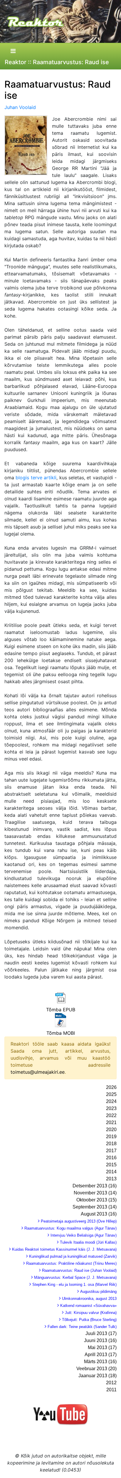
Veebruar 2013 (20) (96, 1368)
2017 (111, 1150)
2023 (111, 1108)
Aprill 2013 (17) (101, 1354)
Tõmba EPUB (60, 1009)
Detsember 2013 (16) (95, 1185)
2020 (111, 1129)
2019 (111, 1136)
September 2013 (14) (95, 1206)
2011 (111, 1389)
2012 (111, 1382)
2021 (111, 1122)
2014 (111, 1171)
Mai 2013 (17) (102, 1347)
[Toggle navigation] (13, 51)
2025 (111, 1094)
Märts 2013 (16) (100, 1361)
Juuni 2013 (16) (100, 1340)
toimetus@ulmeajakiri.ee (38, 1072)
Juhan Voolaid (20, 107)
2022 (111, 1115)
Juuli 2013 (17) (101, 1333)
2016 (111, 1157)
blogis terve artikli (36, 477)
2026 (111, 1087)
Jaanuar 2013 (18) (97, 1375)
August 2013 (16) (99, 1213)
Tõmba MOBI (60, 1033)
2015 (111, 1164)
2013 (111, 1178)
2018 (111, 1143)
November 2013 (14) (95, 1192)
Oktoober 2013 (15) (96, 1199)
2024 (111, 1101)
